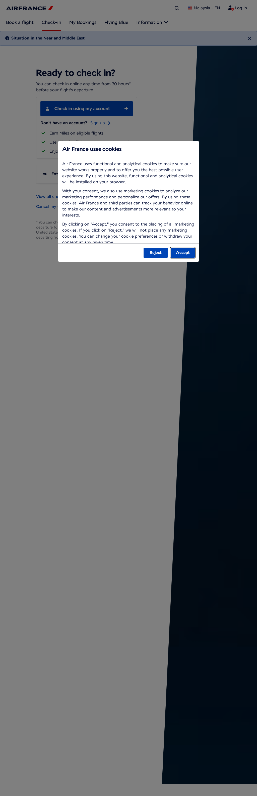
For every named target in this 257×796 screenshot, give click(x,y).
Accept (183, 252)
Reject (156, 252)
